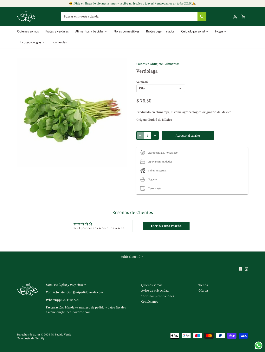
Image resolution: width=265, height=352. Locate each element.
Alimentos (172, 64)
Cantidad (142, 81)
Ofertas (203, 290)
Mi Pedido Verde (61, 334)
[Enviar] (201, 16)
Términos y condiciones (157, 296)
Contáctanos (149, 301)
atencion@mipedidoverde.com (82, 292)
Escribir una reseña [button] (166, 226)
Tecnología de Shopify (30, 338)
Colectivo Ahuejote (149, 64)
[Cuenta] (235, 16)
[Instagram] (246, 268)
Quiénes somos (151, 285)
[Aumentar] (154, 135)
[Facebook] (240, 268)
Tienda (203, 285)
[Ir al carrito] (243, 16)
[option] (72, 113)
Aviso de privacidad (155, 290)
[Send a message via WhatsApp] (258, 345)
